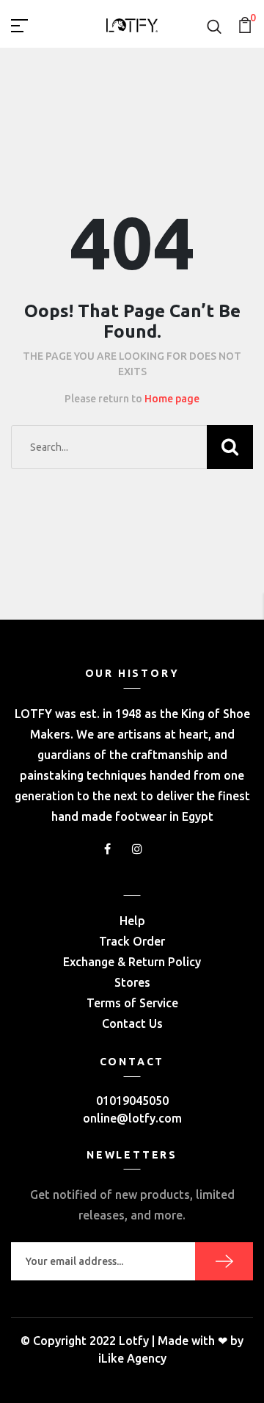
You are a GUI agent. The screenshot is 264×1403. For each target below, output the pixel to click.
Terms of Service (132, 1002)
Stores (132, 982)
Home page (171, 399)
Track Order (132, 941)
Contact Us (132, 1023)
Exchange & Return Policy (132, 961)
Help (132, 920)
